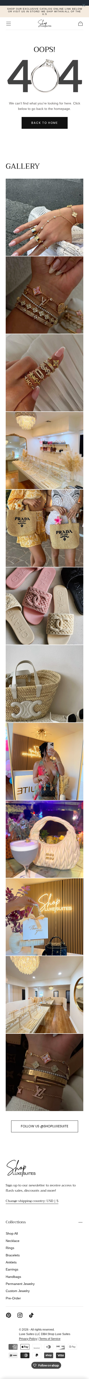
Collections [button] (16, 1222)
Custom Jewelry (18, 1291)
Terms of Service (50, 1338)
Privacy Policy (28, 1338)
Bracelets (13, 1255)
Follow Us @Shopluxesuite (44, 1126)
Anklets (11, 1262)
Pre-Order (13, 1298)
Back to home (44, 123)
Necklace (12, 1241)
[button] (8, 23)
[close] (84, 5)
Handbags (13, 1277)
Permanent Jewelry (20, 1284)
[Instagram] (20, 1315)
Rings (10, 1248)
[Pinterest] (8, 1315)
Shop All (12, 1233)
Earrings (12, 1269)
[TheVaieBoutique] (21, 1168)
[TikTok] (31, 1315)
